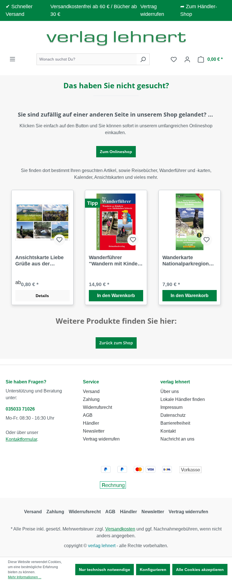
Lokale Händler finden (182, 399)
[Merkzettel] (174, 59)
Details (42, 295)
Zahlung (91, 399)
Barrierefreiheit (175, 423)
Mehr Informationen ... (24, 577)
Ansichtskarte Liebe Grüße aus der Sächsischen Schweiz (41, 261)
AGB (88, 415)
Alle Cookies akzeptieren (200, 569)
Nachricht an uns (177, 439)
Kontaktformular (21, 439)
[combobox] (86, 59)
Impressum (171, 407)
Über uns (169, 391)
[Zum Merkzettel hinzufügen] (59, 240)
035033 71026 (20, 409)
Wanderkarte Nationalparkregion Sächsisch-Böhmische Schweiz (189, 261)
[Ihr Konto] (187, 59)
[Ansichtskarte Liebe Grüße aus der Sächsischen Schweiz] (42, 222)
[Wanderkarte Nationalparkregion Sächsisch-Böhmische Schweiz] (189, 222)
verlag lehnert (175, 381)
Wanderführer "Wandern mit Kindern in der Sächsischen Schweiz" (116, 261)
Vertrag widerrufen (101, 439)
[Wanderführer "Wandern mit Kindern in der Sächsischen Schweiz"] (116, 222)
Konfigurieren (153, 569)
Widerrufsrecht (97, 407)
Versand (91, 391)
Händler (91, 423)
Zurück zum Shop (116, 342)
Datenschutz (173, 415)
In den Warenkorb (116, 295)
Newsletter (93, 431)
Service (91, 381)
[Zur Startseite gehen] (116, 38)
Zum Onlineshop (116, 151)
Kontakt (168, 431)
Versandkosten (120, 529)
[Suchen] (143, 59)
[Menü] (12, 59)
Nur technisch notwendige (104, 569)
